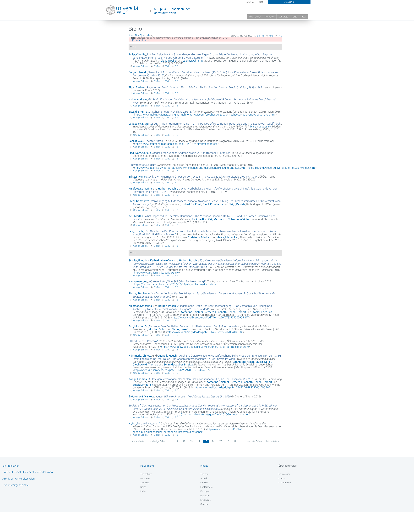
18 (227, 441)
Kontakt (282, 478)
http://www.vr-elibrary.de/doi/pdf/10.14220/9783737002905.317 (211, 317)
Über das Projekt (287, 465)
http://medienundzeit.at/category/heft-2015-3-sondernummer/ (212, 414)
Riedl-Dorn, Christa (140, 152)
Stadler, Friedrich (139, 260)
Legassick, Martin (139, 123)
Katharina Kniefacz (161, 260)
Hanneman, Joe (138, 281)
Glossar (204, 504)
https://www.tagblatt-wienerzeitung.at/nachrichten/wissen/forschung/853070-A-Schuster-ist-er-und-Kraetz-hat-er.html (204, 114)
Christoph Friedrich (199, 237)
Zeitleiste (283, 16)
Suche (248, 2)
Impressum (284, 474)
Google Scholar (140, 66)
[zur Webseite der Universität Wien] (123, 10)
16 (213, 441)
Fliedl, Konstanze (139, 201)
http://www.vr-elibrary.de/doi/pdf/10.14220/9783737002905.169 (232, 387)
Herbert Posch (167, 188)
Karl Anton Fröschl (243, 361)
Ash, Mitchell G (138, 326)
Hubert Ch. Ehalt (191, 204)
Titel (137, 35)
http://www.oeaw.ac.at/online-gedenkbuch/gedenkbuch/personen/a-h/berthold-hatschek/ (188, 430)
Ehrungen (205, 491)
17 (220, 441)
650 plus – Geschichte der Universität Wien (172, 11)
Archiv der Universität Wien (18, 478)
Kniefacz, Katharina (140, 188)
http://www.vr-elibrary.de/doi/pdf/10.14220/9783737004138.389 (205, 332)
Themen (204, 474)
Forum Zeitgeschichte (15, 485)
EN (259, 1)
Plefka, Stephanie (139, 293)
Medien (204, 482)
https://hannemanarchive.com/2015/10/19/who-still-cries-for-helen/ (175, 284)
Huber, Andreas (138, 99)
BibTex (260, 35)
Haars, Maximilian (227, 237)
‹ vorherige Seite (157, 441)
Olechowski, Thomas (145, 364)
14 (198, 441)
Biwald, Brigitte (138, 111)
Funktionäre (206, 487)
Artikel (203, 478)
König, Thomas (138, 379)
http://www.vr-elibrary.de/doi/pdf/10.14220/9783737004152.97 (171, 370)
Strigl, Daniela (237, 204)
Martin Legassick (260, 126)
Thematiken (255, 16)
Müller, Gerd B (264, 361)
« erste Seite (138, 441)
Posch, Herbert (237, 312)
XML (271, 35)
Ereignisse (205, 500)
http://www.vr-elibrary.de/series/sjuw (156, 272)
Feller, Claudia (137, 54)
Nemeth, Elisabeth (215, 312)
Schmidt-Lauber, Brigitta (178, 364)
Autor (131, 35)
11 (176, 441)
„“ (202, 56)
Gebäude (204, 495)
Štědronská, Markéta (141, 396)
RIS (280, 35)
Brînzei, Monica (138, 176)
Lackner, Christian (193, 60)
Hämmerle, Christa (140, 355)
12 (184, 441)
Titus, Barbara (137, 87)
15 (206, 441)
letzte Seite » (272, 441)
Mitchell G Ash (157, 329)
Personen (270, 16)
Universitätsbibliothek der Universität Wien (27, 472)
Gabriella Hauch (167, 355)
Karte (294, 16)
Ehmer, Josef (180, 329)
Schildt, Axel (136, 141)
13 (191, 441)
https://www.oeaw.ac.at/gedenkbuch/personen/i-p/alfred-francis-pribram (205, 346)
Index (303, 16)
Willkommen (284, 482)
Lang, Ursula (136, 231)
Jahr (148, 35)
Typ (142, 35)
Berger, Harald (137, 72)
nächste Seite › (254, 441)
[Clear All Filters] (140, 40)
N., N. (132, 423)
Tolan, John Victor (239, 219)
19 (235, 441)
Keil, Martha (136, 216)
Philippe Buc (199, 219)
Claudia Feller (169, 60)
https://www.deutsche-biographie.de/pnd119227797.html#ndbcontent (176, 143)
